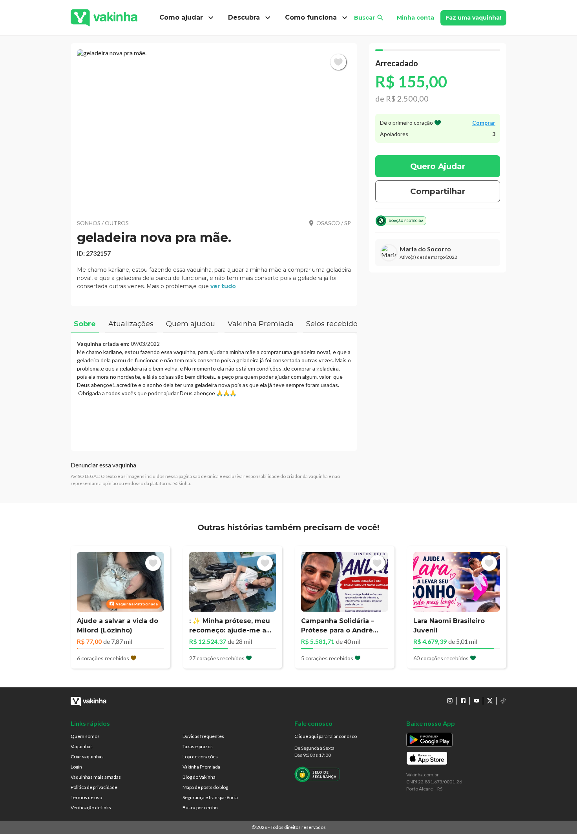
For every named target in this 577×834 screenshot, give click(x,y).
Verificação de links (91, 807)
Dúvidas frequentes (203, 736)
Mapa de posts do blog (205, 787)
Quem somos (85, 736)
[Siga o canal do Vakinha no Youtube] (476, 701)
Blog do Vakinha (199, 777)
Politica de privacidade (94, 787)
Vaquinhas (82, 746)
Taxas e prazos (198, 746)
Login (76, 767)
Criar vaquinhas (87, 757)
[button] (214, 129)
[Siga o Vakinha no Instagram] (450, 701)
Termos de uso (86, 797)
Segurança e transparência (210, 797)
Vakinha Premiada (201, 767)
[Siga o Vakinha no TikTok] (503, 701)
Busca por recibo (200, 807)
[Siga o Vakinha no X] (490, 701)
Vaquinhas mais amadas (96, 777)
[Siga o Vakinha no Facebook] (463, 701)
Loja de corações (200, 757)
